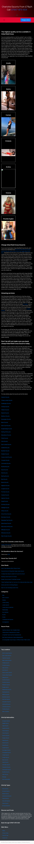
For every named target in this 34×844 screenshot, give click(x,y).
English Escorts (5, 723)
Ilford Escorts (4, 473)
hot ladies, (25, 304)
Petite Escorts (4, 438)
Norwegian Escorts (6, 750)
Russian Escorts (5, 738)
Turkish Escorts (5, 755)
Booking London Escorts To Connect (9, 576)
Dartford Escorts (6, 679)
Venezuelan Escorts (6, 769)
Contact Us (4, 837)
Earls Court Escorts (5, 425)
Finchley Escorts (5, 491)
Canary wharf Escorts (6, 457)
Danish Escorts (5, 747)
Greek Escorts (5, 742)
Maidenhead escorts (6, 689)
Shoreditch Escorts (6, 701)
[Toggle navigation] (4, 20)
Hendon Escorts (5, 495)
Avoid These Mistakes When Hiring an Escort (10, 568)
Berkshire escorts (6, 697)
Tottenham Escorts (6, 706)
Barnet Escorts (4, 482)
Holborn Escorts (5, 409)
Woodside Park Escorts (6, 520)
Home (3, 830)
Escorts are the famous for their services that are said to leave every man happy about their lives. (15, 251)
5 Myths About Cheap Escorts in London (11, 632)
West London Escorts (6, 660)
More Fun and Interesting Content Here (9, 587)
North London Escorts (7, 653)
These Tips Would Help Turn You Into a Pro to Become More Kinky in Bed (16, 582)
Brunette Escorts (6, 791)
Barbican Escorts (5, 416)
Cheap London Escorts (6, 400)
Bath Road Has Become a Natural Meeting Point (12, 637)
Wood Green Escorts (6, 523)
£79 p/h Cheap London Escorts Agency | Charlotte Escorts (17, 842)
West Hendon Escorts (6, 536)
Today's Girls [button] (26, 20)
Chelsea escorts (5, 662)
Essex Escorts (4, 469)
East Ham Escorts (6, 699)
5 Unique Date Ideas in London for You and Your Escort (13, 573)
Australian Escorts (6, 764)
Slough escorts (5, 687)
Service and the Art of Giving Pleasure (9, 584)
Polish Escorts (5, 740)
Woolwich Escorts (6, 684)
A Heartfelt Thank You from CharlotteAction (11, 634)
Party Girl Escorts (6, 800)
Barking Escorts (5, 476)
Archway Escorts (5, 504)
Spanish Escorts (5, 728)
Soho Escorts (4, 441)
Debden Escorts (5, 454)
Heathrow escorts (6, 658)
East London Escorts (6, 444)
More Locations (5, 711)
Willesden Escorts (5, 529)
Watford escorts (5, 694)
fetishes (4, 600)
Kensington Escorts (6, 419)
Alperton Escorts (5, 498)
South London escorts (7, 672)
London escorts (5, 605)
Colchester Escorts (5, 463)
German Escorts (5, 735)
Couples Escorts (5, 488)
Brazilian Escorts (5, 772)
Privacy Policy (5, 833)
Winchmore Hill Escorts (6, 526)
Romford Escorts (5, 466)
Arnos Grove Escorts (6, 514)
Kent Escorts (5, 670)
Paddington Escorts (6, 403)
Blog (3, 595)
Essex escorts (5, 667)
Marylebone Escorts (6, 435)
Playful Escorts (5, 798)
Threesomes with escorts (7, 619)
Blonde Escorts (5, 793)
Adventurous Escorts (6, 796)
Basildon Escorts (5, 450)
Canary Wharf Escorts (7, 675)
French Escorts (5, 730)
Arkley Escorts (4, 510)
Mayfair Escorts (5, 413)
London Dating (5, 602)
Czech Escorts (5, 733)
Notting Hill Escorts (6, 432)
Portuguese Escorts (6, 752)
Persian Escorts (5, 757)
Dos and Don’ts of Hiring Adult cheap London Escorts (12, 571)
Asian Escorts (5, 774)
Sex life (3, 614)
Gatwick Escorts (5, 397)
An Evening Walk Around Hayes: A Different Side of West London (16, 639)
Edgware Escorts (5, 485)
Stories (3, 617)
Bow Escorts (4, 479)
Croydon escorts (6, 665)
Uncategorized (5, 622)
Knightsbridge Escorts (6, 428)
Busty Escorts (5, 788)
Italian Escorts (5, 725)
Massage (4, 776)
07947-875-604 (19, 9)
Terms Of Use (5, 835)
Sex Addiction (5, 612)
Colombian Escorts (6, 767)
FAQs (9, 554)
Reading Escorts (5, 692)
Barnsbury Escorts (5, 517)
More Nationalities (6, 779)
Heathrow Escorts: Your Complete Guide (11, 630)
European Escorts (6, 721)
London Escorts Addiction (7, 607)
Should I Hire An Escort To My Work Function (10, 579)
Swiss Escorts (5, 745)
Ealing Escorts (5, 677)
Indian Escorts (5, 762)
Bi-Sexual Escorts (6, 805)
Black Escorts (4, 422)
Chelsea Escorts (5, 406)
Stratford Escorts (5, 447)
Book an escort (5, 597)
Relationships (5, 609)
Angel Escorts (4, 501)
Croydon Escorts (5, 460)
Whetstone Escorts (5, 533)
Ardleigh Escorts (5, 507)
